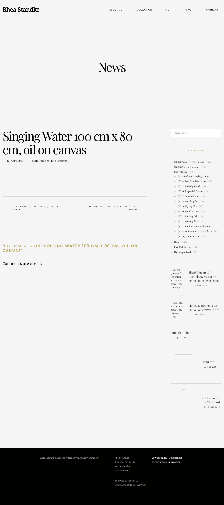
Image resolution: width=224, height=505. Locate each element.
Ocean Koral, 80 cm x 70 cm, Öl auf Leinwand (113, 208)
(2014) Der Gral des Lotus (192, 181)
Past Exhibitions (183, 247)
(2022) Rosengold (187, 221)
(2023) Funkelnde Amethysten (194, 226)
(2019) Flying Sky (187, 206)
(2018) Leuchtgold (188, 201)
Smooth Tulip (180, 333)
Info (167, 9)
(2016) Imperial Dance (190, 191)
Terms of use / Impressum (166, 462)
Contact (212, 9)
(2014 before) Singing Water (193, 176)
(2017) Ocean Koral (188, 196)
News (188, 9)
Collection (144, 9)
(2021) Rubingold (41, 160)
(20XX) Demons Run (189, 236)
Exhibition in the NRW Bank (211, 400)
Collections (60, 160)
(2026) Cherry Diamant (186, 167)
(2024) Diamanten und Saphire (195, 231)
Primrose (207, 362)
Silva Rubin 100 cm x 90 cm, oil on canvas (35, 208)
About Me (115, 9)
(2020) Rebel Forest (188, 211)
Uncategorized (182, 252)
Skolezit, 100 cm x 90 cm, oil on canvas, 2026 (203, 308)
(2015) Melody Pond (189, 186)
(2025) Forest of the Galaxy (189, 162)
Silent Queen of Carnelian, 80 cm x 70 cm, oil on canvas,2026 (203, 276)
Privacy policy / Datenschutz (167, 457)
